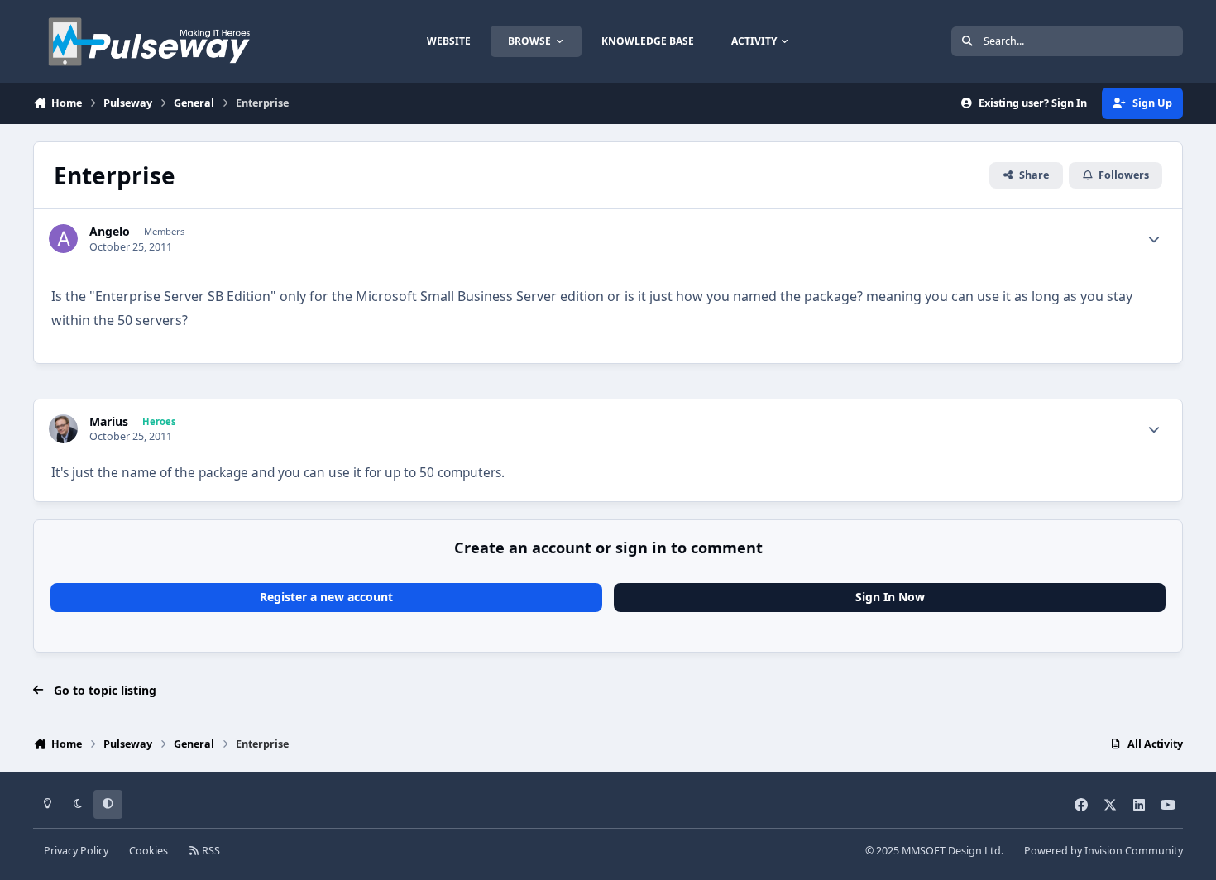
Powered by (1103, 851)
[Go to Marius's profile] (63, 428)
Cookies (148, 851)
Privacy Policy (76, 851)
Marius (108, 421)
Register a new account (326, 597)
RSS (209, 851)
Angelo (109, 231)
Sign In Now (890, 597)
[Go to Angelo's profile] (63, 238)
